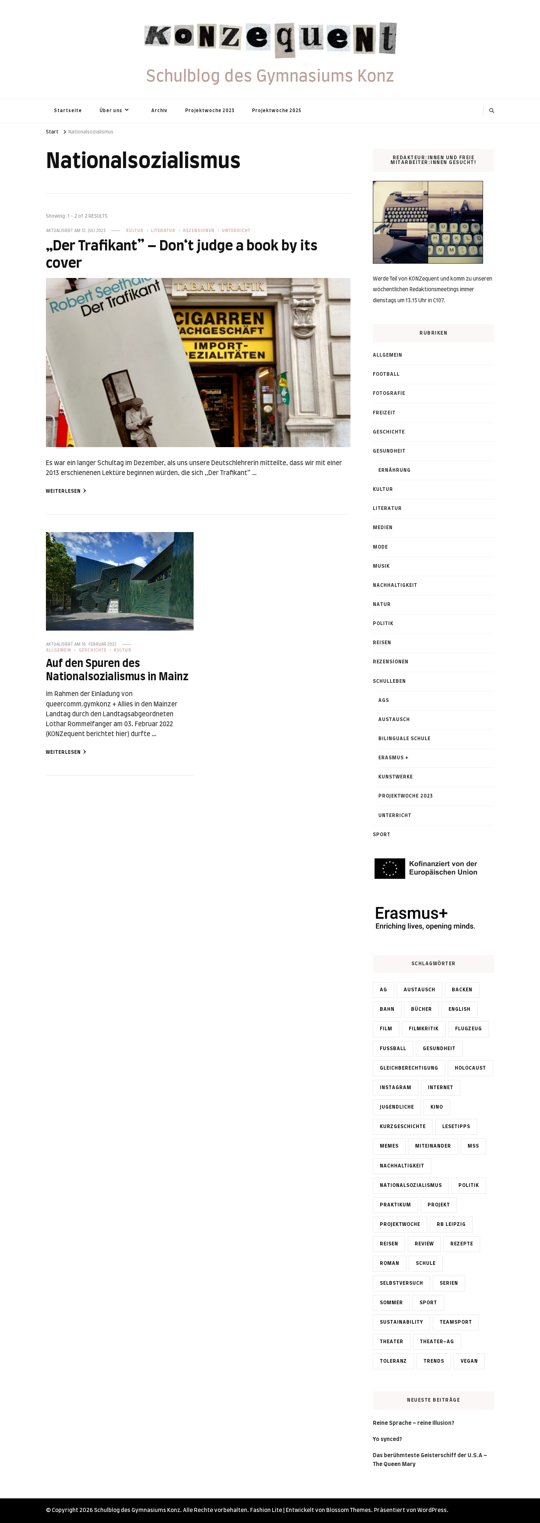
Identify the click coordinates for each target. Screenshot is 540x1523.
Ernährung (394, 470)
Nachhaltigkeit (395, 585)
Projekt (439, 1205)
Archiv (159, 110)
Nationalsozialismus (411, 1185)
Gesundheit (389, 451)
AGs (383, 700)
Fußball (393, 1048)
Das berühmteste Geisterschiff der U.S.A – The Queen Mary (430, 1460)
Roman (389, 1263)
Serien (449, 1283)
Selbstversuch (401, 1283)
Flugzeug (468, 1028)
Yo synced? (387, 1439)
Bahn (387, 1009)
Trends (434, 1361)
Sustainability (401, 1322)
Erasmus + (393, 757)
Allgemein (58, 650)
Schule (426, 1263)
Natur (382, 604)
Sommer (391, 1302)
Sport (381, 834)
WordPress (432, 1510)
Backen (462, 989)
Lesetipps (456, 1126)
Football (386, 374)
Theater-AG (437, 1341)
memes (389, 1146)
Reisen (382, 642)
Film (386, 1028)
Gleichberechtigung (409, 1068)
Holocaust (470, 1068)
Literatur (163, 231)
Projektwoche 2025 (276, 110)
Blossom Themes (348, 1510)
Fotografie (389, 393)
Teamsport (456, 1322)
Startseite (68, 110)
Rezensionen (199, 231)
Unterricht (236, 231)
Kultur (135, 231)
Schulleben (389, 681)
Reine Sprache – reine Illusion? (413, 1423)
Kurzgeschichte (403, 1126)
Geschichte (93, 650)
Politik (383, 623)
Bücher (421, 1009)
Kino (437, 1107)
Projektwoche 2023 (209, 110)
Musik (381, 566)
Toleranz (393, 1361)
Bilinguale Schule (404, 738)
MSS (473, 1146)
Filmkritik (424, 1028)
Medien (383, 527)
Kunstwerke (395, 777)
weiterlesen (63, 491)
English (460, 1009)
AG (383, 989)
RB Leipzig (451, 1224)
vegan (469, 1361)
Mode (380, 547)
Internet (440, 1087)
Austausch (394, 719)
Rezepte (461, 1243)
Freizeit (384, 412)
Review (424, 1243)
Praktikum (395, 1205)
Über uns (111, 110)
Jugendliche (397, 1107)
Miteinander (433, 1146)
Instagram (395, 1087)
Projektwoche (400, 1224)
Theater (391, 1341)
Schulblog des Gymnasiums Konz (270, 77)
